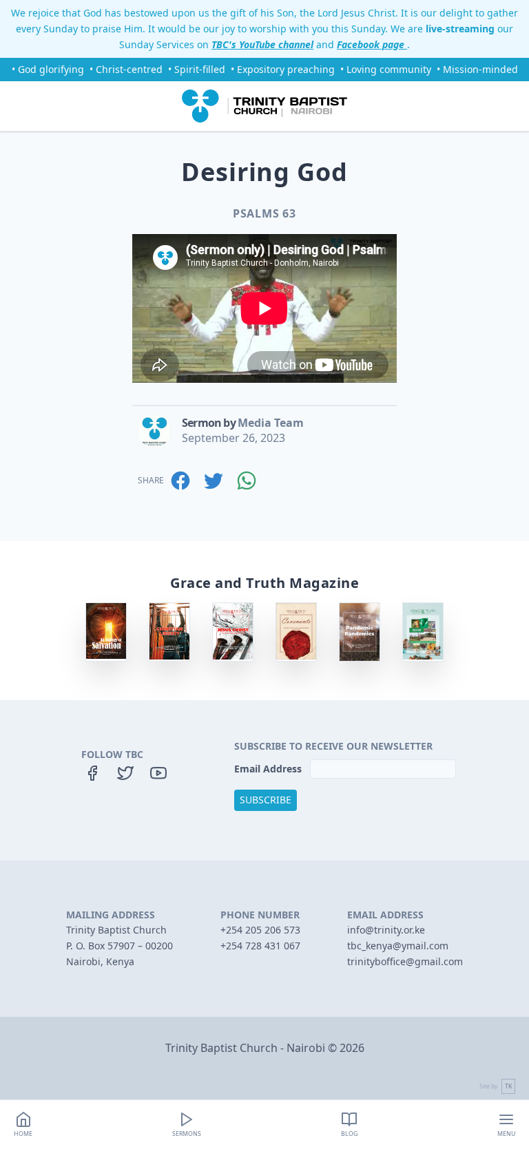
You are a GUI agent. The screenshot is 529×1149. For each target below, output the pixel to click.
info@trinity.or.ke (386, 929)
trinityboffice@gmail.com (405, 961)
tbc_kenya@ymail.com (397, 945)
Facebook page (372, 44)
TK (508, 1086)
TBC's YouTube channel (262, 44)
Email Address (269, 768)
